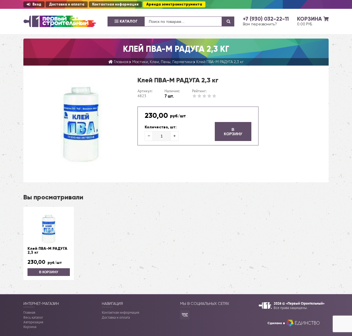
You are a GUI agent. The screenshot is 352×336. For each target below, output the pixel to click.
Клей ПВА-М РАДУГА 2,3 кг (47, 250)
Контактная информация (115, 4)
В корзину (233, 131)
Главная (29, 312)
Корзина (29, 326)
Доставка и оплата (66, 4)
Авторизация (33, 322)
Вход (36, 4)
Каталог (128, 21)
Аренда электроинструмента (174, 4)
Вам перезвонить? (260, 24)
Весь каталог (33, 317)
